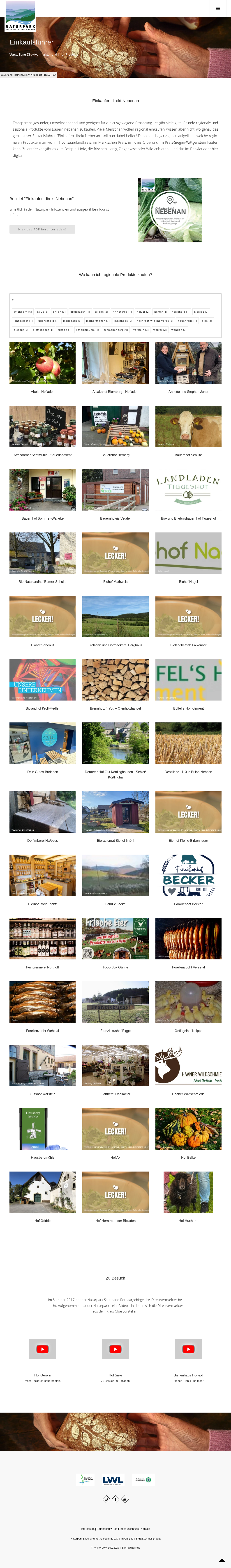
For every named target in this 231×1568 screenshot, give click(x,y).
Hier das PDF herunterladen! (42, 229)
